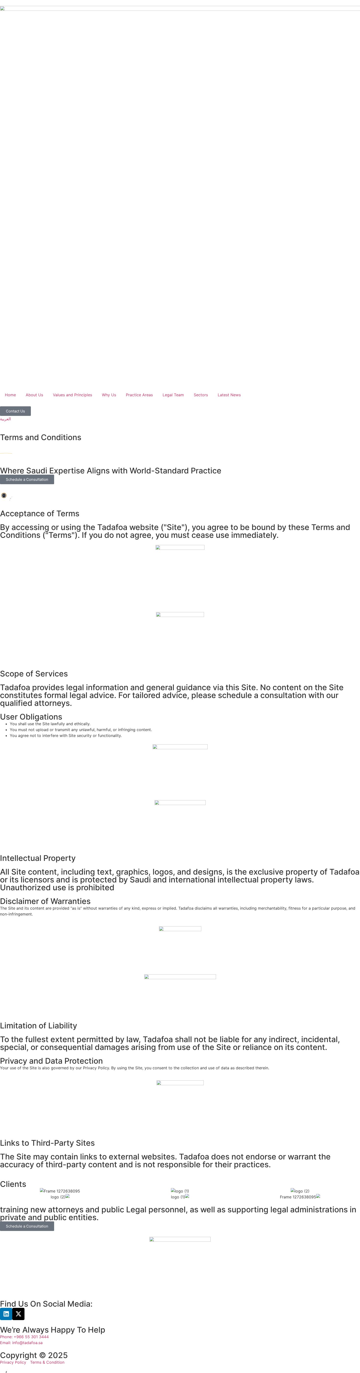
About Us (34, 394)
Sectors (201, 394)
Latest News (229, 394)
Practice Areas (139, 394)
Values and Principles (72, 394)
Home (10, 394)
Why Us (109, 394)
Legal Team (173, 394)
